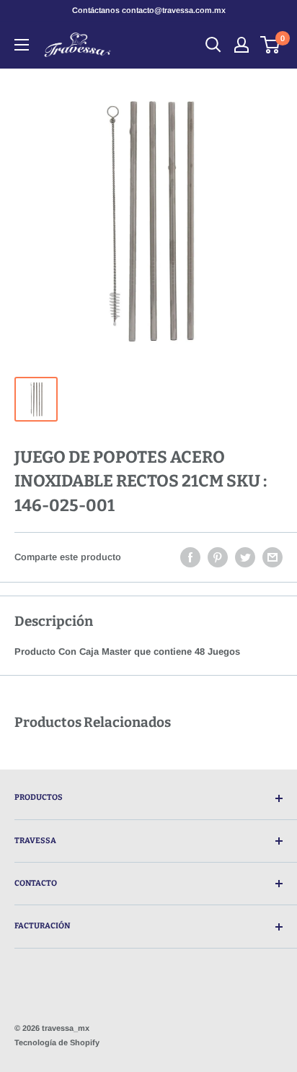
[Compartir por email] (272, 557)
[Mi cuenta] (241, 45)
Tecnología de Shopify (56, 1042)
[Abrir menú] (21, 45)
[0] (271, 44)
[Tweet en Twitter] (245, 557)
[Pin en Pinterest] (218, 557)
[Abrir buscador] (213, 45)
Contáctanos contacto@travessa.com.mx (149, 10)
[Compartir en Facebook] (190, 557)
